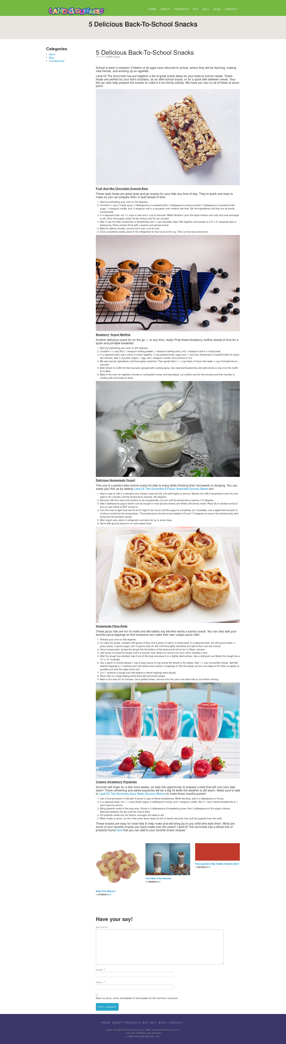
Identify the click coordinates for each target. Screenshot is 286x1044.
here (119, 830)
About (165, 9)
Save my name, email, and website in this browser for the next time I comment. (137, 998)
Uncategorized (56, 61)
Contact (231, 9)
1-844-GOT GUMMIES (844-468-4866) (143, 1033)
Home (152, 9)
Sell (206, 9)
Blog (217, 9)
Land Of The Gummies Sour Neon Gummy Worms (132, 793)
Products (181, 9)
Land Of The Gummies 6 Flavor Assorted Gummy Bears (171, 488)
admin (109, 56)
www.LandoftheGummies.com (165, 1029)
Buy (195, 9)
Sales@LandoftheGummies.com (128, 1029)
